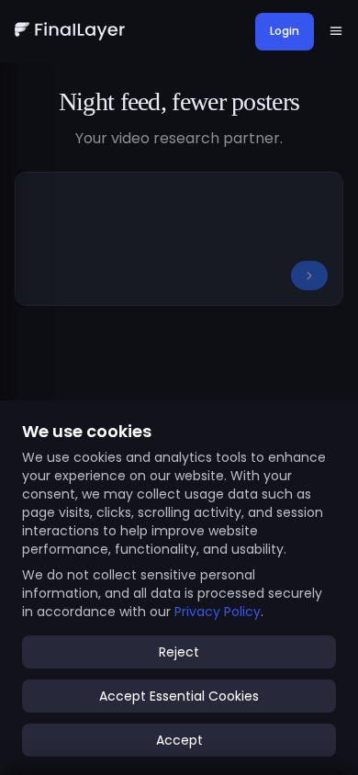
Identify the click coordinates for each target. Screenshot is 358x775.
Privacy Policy (217, 611)
